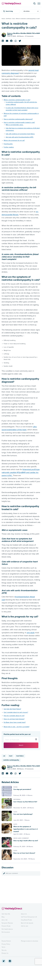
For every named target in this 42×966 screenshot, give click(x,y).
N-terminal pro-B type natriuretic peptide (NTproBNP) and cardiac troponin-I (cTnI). (21, 472)
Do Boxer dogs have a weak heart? (15, 722)
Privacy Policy (6, 944)
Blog (3, 917)
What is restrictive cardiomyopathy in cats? (17, 100)
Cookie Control (6, 941)
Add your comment (12, 873)
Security (4, 950)
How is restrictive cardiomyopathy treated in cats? (19, 122)
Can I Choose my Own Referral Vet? (25, 802)
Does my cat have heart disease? (14, 719)
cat (4, 756)
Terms (3, 947)
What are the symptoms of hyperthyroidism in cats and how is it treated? (25, 829)
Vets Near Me (6, 914)
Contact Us (5, 953)
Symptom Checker (7, 923)
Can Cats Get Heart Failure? (12, 709)
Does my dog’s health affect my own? (25, 841)
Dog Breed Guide (26, 920)
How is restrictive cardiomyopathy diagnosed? (18, 119)
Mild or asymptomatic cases (14, 125)
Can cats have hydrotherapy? (23, 814)
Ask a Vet (4, 920)
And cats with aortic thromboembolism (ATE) (20, 137)
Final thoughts (8, 144)
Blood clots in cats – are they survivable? (16, 727)
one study (31, 632)
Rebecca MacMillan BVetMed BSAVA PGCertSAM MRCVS (23, 34)
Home (3, 18)
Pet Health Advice (7, 929)
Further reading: (9, 147)
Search (21, 745)
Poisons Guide (6, 926)
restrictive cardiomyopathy (11, 760)
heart (10, 756)
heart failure (20, 756)
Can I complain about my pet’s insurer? (16, 712)
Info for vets (24, 926)
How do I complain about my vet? (14, 716)
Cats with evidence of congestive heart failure (20, 134)
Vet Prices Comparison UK (29, 917)
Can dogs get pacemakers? (22, 789)
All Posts (8, 18)
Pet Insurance (6, 932)
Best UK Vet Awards (27, 923)
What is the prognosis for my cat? (14, 140)
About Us (24, 914)
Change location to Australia (29, 941)
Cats (13, 18)
